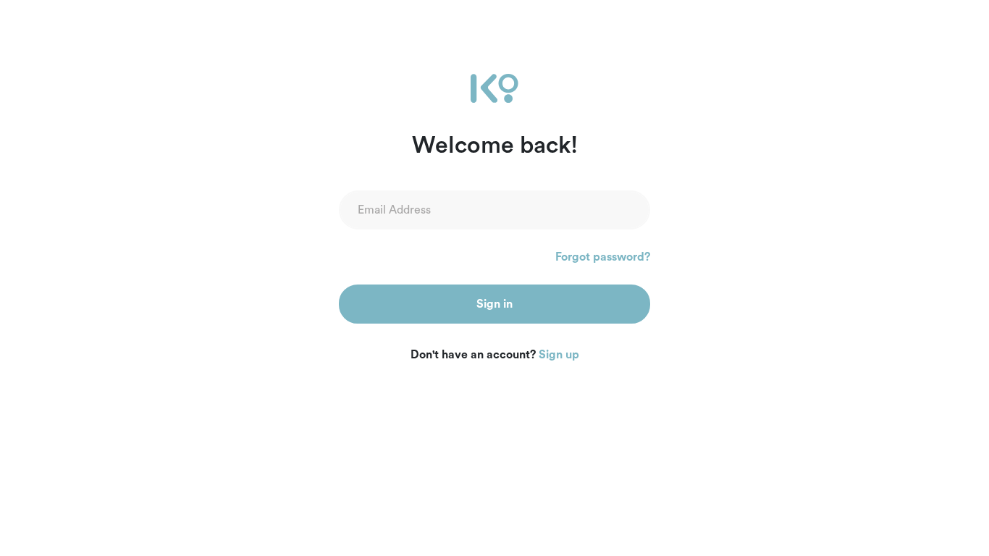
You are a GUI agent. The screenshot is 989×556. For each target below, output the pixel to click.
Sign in (494, 304)
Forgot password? (602, 257)
